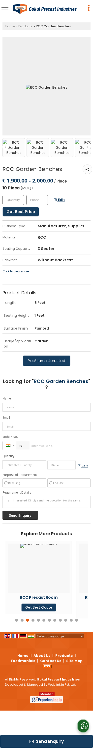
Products (25, 26)
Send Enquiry (49, 741)
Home (10, 26)
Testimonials (22, 660)
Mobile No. (10, 437)
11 (71, 620)
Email (6, 418)
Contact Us (50, 660)
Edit (61, 199)
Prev (5, 147)
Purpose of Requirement (19, 475)
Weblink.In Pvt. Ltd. (62, 684)
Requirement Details (16, 492)
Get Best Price (20, 211)
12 (76, 620)
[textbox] (37, 200)
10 (65, 620)
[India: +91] (9, 445)
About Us (41, 655)
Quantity (8, 456)
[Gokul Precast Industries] (45, 9)
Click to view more (15, 271)
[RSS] (47, 666)
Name (6, 398)
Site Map (74, 660)
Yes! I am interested (46, 360)
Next (87, 147)
